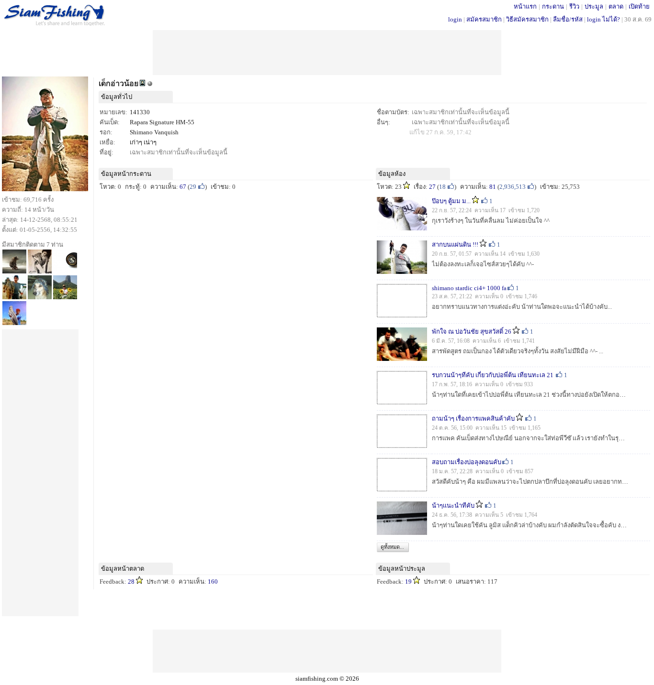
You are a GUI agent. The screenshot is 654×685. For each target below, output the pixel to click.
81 (492, 186)
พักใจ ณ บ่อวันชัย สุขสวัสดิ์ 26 (471, 331)
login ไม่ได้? (603, 19)
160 (213, 581)
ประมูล (594, 6)
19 (408, 581)
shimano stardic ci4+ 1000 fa (469, 288)
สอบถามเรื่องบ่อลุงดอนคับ (466, 462)
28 (131, 581)
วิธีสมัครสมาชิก (527, 19)
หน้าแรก (525, 6)
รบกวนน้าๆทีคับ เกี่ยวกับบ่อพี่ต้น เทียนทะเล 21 (493, 375)
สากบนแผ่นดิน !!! (455, 244)
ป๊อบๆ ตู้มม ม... (451, 201)
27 (432, 186)
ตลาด (616, 6)
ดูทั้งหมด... (392, 547)
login (455, 19)
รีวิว (574, 6)
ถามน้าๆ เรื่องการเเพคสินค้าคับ (473, 418)
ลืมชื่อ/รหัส (568, 19)
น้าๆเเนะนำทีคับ (453, 505)
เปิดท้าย (639, 6)
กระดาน (553, 6)
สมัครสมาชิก (484, 19)
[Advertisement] (327, 51)
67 (183, 186)
